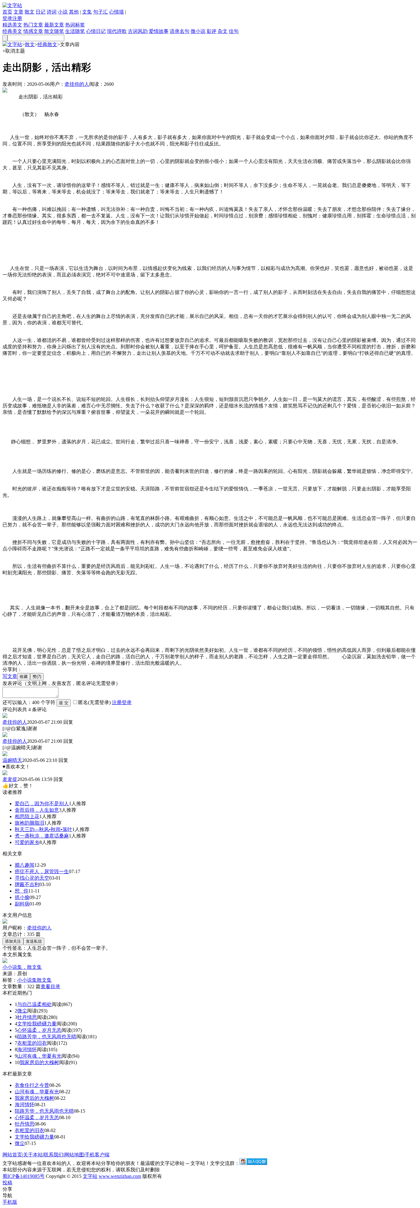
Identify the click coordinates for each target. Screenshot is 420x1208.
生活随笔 (75, 31)
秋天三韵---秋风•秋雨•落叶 (43, 829)
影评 (211, 31)
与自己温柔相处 (34, 1004)
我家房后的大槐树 (39, 1062)
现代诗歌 (117, 31)
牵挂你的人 (77, 84)
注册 (17, 18)
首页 (7, 11)
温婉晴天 (12, 760)
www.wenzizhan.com (120, 1176)
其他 (74, 11)
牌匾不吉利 (27, 884)
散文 (29, 11)
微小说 (198, 31)
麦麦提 (9, 779)
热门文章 (33, 24)
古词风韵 (138, 31)
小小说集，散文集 (22, 967)
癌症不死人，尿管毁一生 (42, 871)
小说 (63, 11)
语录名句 (179, 31)
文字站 (14, 44)
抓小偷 (22, 897)
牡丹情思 (27, 1017)
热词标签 (75, 24)
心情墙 (116, 11)
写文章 (9, 676)
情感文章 (33, 31)
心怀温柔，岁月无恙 (39, 1030)
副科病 (22, 903)
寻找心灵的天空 (32, 878)
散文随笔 (54, 31)
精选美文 (12, 24)
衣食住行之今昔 (32, 1085)
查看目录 (50, 986)
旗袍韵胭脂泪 (29, 823)
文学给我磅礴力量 (37, 1023)
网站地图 (74, 1154)
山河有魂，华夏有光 (39, 1056)
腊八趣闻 (24, 865)
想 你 (21, 890)
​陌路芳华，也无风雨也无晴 (46, 1036)
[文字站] (12, 5)
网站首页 (12, 1154)
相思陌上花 (27, 816)
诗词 (52, 11)
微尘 (22, 1010)
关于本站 (33, 1154)
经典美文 (12, 31)
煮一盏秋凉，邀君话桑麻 (42, 835)
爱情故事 (158, 31)
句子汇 (100, 11)
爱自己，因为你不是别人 (42, 803)
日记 (41, 11)
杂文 (223, 31)
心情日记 (96, 31)
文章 (18, 11)
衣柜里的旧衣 (32, 1043)
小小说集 (27, 980)
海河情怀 (27, 1049)
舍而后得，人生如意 (37, 810)
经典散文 (47, 44)
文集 (87, 11)
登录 (7, 18)
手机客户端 (97, 1154)
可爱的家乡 (27, 842)
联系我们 (53, 1154)
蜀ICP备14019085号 (23, 1176)
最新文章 (54, 24)
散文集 (44, 980)
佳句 (234, 31)
